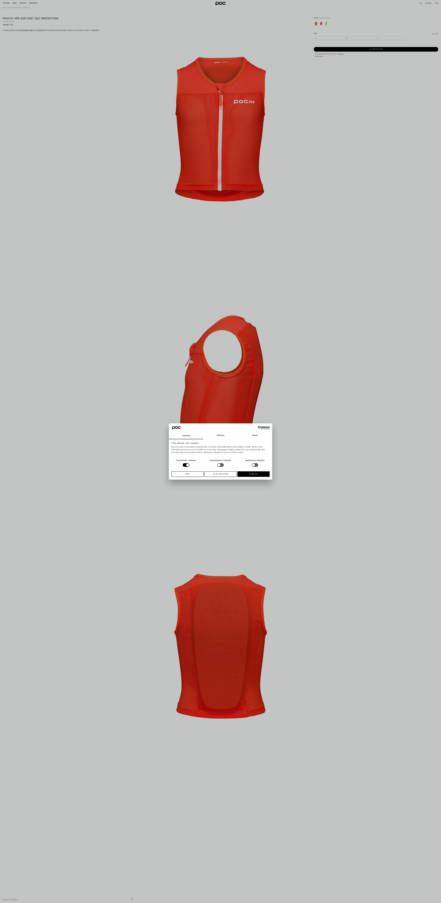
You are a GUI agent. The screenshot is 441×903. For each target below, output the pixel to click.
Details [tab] (220, 435)
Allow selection (220, 474)
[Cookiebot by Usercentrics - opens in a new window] (260, 428)
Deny (187, 474)
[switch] (220, 465)
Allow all (253, 474)
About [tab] (255, 435)
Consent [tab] (186, 436)
